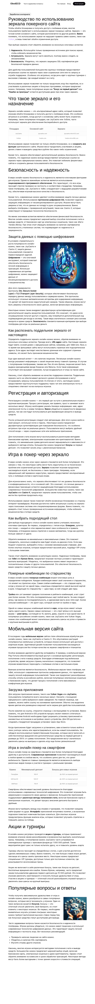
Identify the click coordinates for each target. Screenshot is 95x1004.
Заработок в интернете (20, 14)
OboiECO (15, 3)
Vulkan (11, 39)
